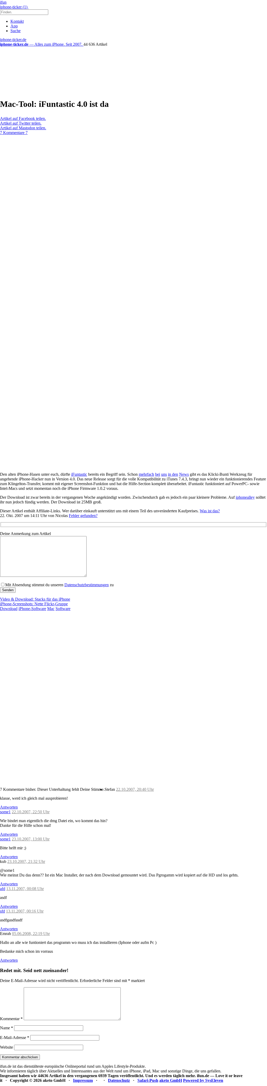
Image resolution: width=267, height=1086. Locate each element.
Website (6, 1047)
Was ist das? (210, 511)
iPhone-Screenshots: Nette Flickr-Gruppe (34, 604)
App (14, 26)
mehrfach (146, 474)
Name (6, 1028)
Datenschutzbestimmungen (86, 585)
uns (164, 474)
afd (2, 888)
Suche (15, 30)
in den (173, 474)
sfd (2, 911)
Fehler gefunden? (83, 515)
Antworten (9, 807)
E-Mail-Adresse (14, 1037)
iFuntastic (79, 474)
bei (157, 474)
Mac (50, 608)
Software (63, 608)
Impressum (83, 1080)
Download (8, 608)
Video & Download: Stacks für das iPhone (35, 599)
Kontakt (17, 21)
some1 (5, 812)
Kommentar (11, 1019)
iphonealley (245, 497)
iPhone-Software (32, 608)
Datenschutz (119, 1080)
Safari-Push (147, 1080)
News (184, 474)
